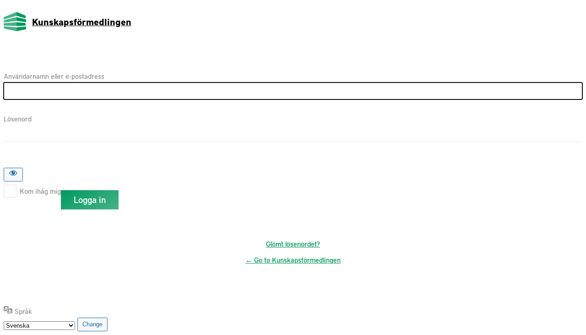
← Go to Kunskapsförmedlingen (293, 259)
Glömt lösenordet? (293, 243)
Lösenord (18, 118)
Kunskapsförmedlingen (81, 21)
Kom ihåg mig (40, 191)
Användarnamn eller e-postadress (54, 76)
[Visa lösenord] (13, 174)
